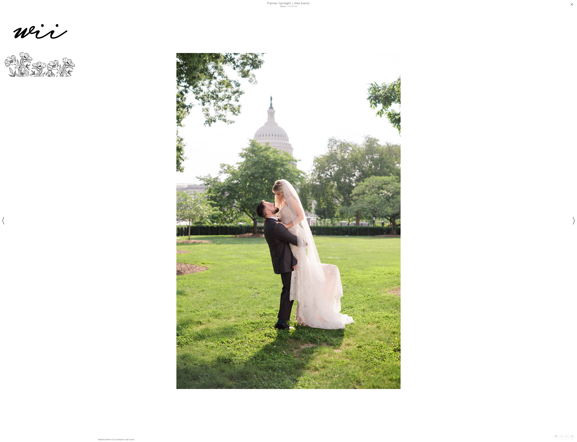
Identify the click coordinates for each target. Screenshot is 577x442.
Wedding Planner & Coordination (111, 439)
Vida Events (129, 439)
